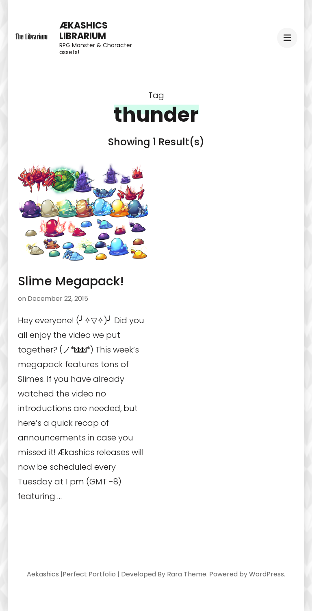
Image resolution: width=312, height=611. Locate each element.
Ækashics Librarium (83, 30)
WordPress (266, 574)
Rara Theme (186, 574)
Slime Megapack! (71, 281)
